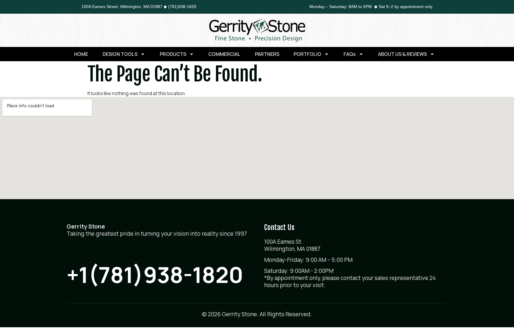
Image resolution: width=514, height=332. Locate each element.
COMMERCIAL (224, 54)
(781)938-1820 (182, 6)
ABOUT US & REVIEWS (402, 54)
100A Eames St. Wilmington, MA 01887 (292, 245)
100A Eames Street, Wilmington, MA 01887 (122, 6)
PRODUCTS (173, 54)
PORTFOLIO (307, 54)
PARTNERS (267, 54)
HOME (81, 54)
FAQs (350, 54)
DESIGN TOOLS (120, 54)
